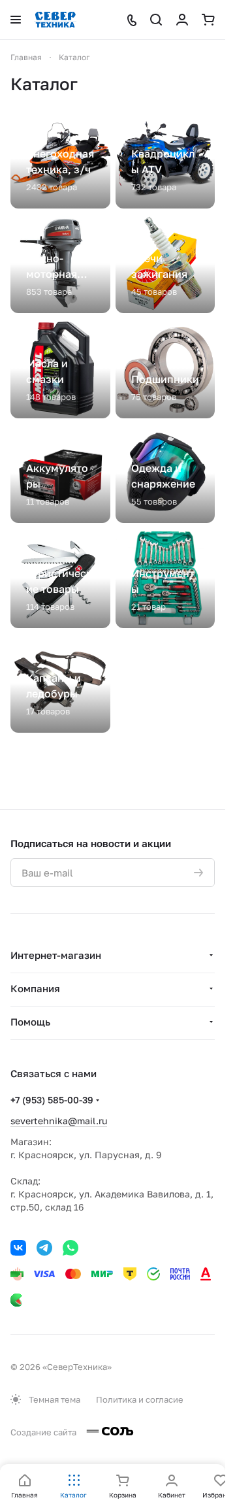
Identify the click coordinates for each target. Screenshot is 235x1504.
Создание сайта (44, 1432)
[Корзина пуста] (208, 19)
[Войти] (182, 19)
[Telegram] (44, 1248)
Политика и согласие (139, 1399)
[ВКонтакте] (18, 1248)
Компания (35, 988)
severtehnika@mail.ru (58, 1120)
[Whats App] (70, 1248)
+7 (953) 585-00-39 (51, 1099)
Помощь (30, 1022)
